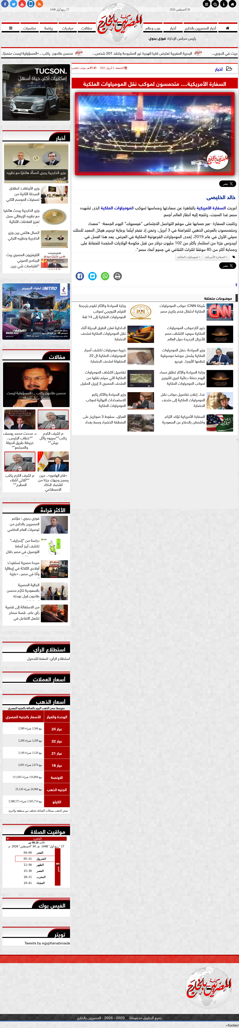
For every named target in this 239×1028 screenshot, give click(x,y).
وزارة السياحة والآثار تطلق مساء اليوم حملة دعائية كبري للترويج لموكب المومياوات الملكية (182, 377)
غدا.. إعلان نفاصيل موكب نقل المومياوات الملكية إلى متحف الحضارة (183, 399)
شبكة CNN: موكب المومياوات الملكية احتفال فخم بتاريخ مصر (182, 308)
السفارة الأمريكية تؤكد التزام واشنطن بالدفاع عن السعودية (183, 419)
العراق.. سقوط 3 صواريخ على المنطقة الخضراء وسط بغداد (104, 419)
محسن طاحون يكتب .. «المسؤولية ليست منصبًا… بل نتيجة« (61, 52)
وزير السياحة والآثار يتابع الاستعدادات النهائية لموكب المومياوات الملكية (106, 399)
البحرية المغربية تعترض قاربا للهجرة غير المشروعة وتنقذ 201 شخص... (175, 52)
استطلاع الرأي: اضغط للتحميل (48, 658)
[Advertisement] (155, 476)
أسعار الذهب (50, 700)
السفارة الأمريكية (211, 207)
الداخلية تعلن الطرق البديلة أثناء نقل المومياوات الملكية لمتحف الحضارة (103, 333)
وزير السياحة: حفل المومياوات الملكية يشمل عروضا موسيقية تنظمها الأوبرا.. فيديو (183, 355)
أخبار (219, 68)
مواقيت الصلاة (48, 830)
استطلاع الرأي (49, 648)
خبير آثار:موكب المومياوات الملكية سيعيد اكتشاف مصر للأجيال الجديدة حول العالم (185, 333)
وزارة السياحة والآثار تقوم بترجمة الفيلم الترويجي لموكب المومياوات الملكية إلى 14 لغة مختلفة (102, 311)
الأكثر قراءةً (53, 509)
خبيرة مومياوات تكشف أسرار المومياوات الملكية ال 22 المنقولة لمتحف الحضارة (105, 355)
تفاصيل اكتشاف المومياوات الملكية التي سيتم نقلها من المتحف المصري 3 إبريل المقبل (103, 377)
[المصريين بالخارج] (36, 93)
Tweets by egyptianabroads (47, 942)
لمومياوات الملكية (117, 207)
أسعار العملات (49, 678)
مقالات (57, 355)
